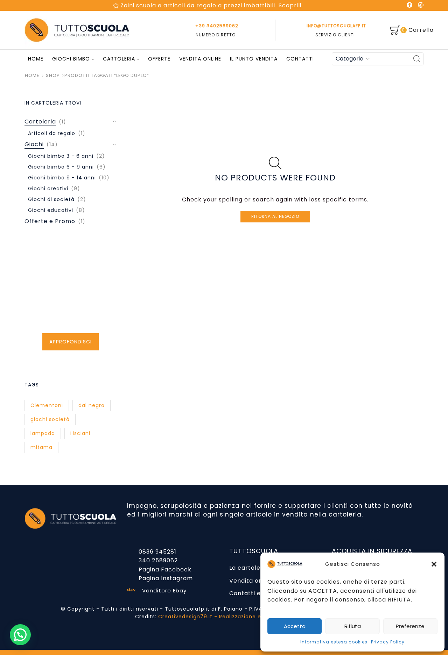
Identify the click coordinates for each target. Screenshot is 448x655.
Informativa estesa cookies (334, 642)
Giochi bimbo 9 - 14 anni (62, 177)
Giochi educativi (50, 210)
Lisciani (80, 433)
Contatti (300, 58)
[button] (434, 564)
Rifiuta (352, 626)
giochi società (50, 419)
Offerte (159, 58)
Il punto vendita (254, 58)
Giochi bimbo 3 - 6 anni (60, 155)
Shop (53, 75)
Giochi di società (51, 199)
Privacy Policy (388, 642)
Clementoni (46, 405)
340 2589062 (158, 560)
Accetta (295, 626)
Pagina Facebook (165, 569)
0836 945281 (157, 552)
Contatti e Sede (253, 593)
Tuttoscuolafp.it (187, 608)
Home (34, 58)
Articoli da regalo (51, 133)
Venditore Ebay (164, 590)
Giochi (34, 144)
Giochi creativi (48, 188)
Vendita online (200, 58)
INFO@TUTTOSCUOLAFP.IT (336, 26)
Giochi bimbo (71, 58)
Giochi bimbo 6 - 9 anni (61, 166)
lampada (42, 433)
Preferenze (410, 626)
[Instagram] (421, 5)
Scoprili (290, 5)
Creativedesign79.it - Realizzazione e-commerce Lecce (235, 616)
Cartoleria (119, 58)
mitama (41, 447)
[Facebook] (409, 5)
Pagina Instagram (166, 578)
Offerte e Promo (49, 221)
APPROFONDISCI (70, 341)
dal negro (91, 405)
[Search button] (417, 59)
